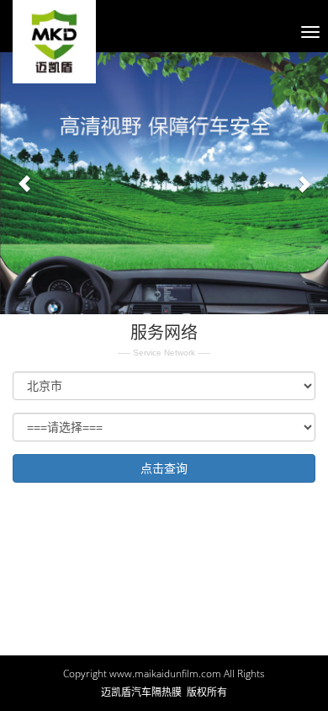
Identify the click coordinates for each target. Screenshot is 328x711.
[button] (25, 183)
